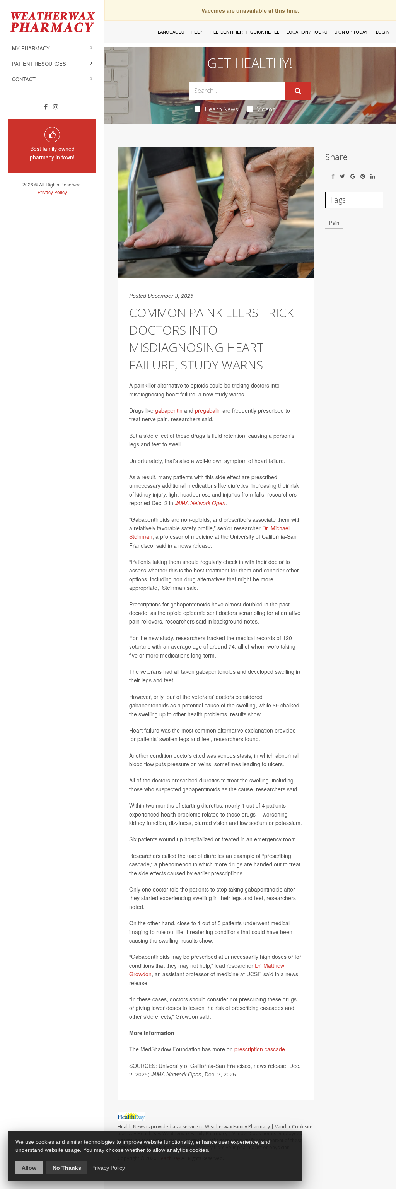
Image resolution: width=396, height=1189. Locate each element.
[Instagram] (55, 107)
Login (382, 32)
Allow (29, 1168)
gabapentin (169, 410)
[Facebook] (46, 107)
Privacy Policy (52, 192)
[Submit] (298, 91)
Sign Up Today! (352, 32)
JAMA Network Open (200, 503)
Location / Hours (307, 32)
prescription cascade (259, 1049)
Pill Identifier (226, 32)
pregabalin (208, 410)
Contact (24, 79)
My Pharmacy (31, 48)
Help (196, 32)
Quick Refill (264, 32)
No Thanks (67, 1168)
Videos (266, 109)
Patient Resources (39, 63)
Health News (221, 109)
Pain (334, 222)
